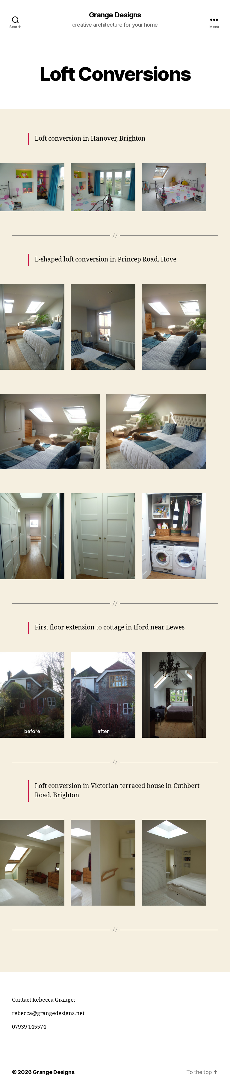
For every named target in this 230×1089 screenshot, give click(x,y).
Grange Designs (115, 15)
